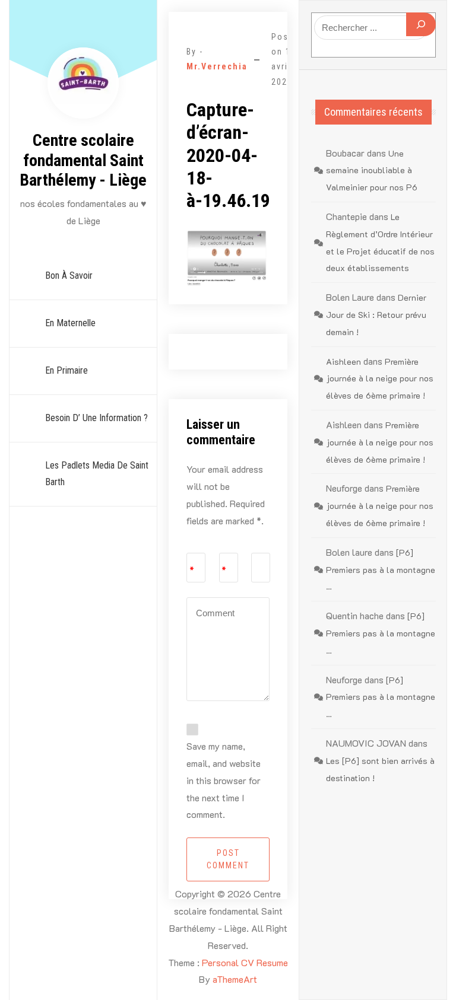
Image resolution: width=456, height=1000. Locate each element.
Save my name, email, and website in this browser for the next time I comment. (223, 780)
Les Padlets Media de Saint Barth (96, 474)
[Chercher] (421, 24)
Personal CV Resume (245, 962)
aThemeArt (235, 979)
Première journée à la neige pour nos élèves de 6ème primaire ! (379, 379)
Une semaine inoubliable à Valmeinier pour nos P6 (371, 170)
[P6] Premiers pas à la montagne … (380, 570)
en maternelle (70, 323)
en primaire (66, 370)
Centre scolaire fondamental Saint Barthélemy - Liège (83, 160)
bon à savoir (69, 275)
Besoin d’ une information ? (96, 417)
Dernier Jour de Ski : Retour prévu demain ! (376, 314)
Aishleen (343, 361)
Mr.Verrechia (217, 66)
